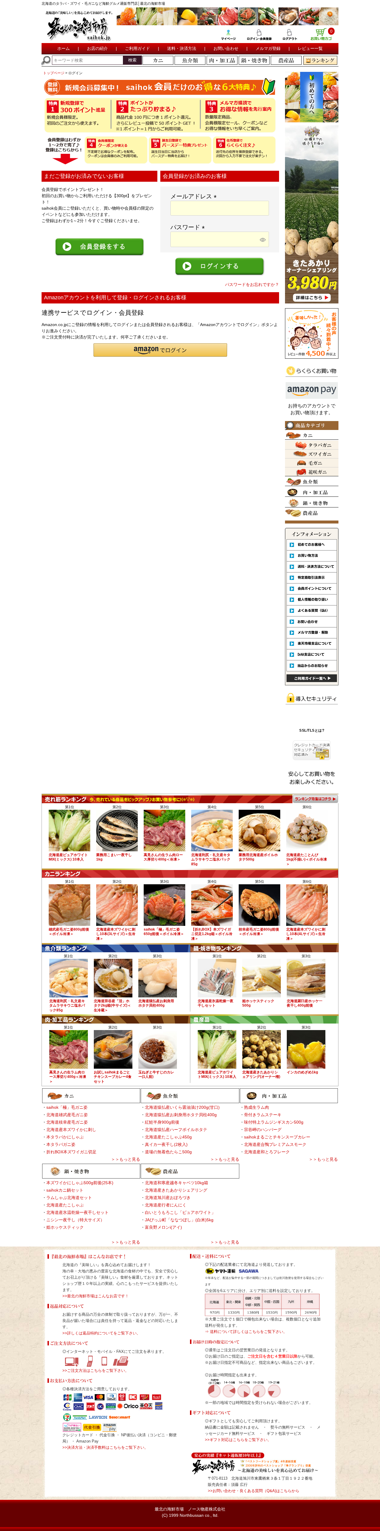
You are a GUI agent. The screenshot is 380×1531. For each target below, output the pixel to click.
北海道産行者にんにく (165, 1205)
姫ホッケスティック (65, 1227)
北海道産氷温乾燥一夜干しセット (77, 1212)
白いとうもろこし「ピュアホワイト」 (180, 1212)
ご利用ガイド (137, 48)
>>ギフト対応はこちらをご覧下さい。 (238, 1439)
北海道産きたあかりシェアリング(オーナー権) (261, 1074)
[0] (321, 38)
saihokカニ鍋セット (64, 1190)
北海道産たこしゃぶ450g (168, 1137)
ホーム (63, 48)
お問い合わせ (225, 48)
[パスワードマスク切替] (263, 239)
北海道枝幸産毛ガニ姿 (67, 1122)
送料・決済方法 (181, 48)
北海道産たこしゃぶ (65, 1205)
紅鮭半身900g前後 (162, 1122)
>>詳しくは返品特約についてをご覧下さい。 (101, 1333)
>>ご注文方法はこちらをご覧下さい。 (95, 1370)
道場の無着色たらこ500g (168, 1151)
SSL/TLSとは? (311, 730)
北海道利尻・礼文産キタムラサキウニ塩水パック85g (210, 859)
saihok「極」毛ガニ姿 (67, 1107)
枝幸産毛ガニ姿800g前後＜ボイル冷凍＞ (259, 931)
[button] (160, 350)
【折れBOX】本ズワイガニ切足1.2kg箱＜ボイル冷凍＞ (211, 934)
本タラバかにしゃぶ (65, 1137)
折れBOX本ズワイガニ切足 (71, 1151)
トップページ (53, 73)
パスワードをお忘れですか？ (252, 284)
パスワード (189, 227)
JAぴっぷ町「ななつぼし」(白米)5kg (179, 1219)
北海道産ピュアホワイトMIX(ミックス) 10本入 (68, 857)
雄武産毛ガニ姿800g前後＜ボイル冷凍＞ (69, 931)
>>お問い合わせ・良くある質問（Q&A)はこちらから (253, 1491)
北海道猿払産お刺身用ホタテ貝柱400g (156, 1003)
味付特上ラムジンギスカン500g (273, 1122)
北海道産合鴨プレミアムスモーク (275, 1144)
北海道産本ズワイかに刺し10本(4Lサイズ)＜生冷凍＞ (305, 934)
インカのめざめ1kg (302, 1072)
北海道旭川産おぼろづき (168, 1197)
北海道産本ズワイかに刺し (71, 1129)
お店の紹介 (97, 48)
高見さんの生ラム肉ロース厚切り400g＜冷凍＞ (163, 857)
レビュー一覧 (310, 48)
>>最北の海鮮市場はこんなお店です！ (95, 1296)
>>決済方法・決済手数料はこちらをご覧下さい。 (105, 1447)
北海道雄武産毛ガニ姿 (67, 1114)
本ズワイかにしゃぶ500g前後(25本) (79, 1182)
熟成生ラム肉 (256, 1107)
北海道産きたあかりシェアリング (176, 1190)
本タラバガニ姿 (60, 1144)
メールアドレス (195, 196)
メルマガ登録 (268, 48)
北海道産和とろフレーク (267, 1151)
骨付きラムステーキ (262, 1114)
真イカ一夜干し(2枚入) (166, 1144)
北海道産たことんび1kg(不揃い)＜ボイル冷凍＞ (306, 859)
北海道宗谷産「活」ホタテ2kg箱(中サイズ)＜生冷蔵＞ (112, 1005)
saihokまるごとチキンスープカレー (277, 1137)
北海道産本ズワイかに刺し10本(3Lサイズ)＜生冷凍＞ (115, 934)
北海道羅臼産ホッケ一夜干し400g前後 (304, 1003)
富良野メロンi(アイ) (163, 1227)
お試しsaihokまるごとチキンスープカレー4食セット (113, 1077)
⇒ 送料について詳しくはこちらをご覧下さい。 (246, 1331)
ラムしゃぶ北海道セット (69, 1197)
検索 (132, 60)
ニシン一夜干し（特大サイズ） (75, 1219)
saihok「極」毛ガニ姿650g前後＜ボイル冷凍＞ (164, 931)
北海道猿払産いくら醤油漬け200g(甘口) (182, 1107)
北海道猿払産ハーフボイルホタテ (176, 1129)
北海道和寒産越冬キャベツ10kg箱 (176, 1182)
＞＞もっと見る (125, 1159)
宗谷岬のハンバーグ (262, 1129)
